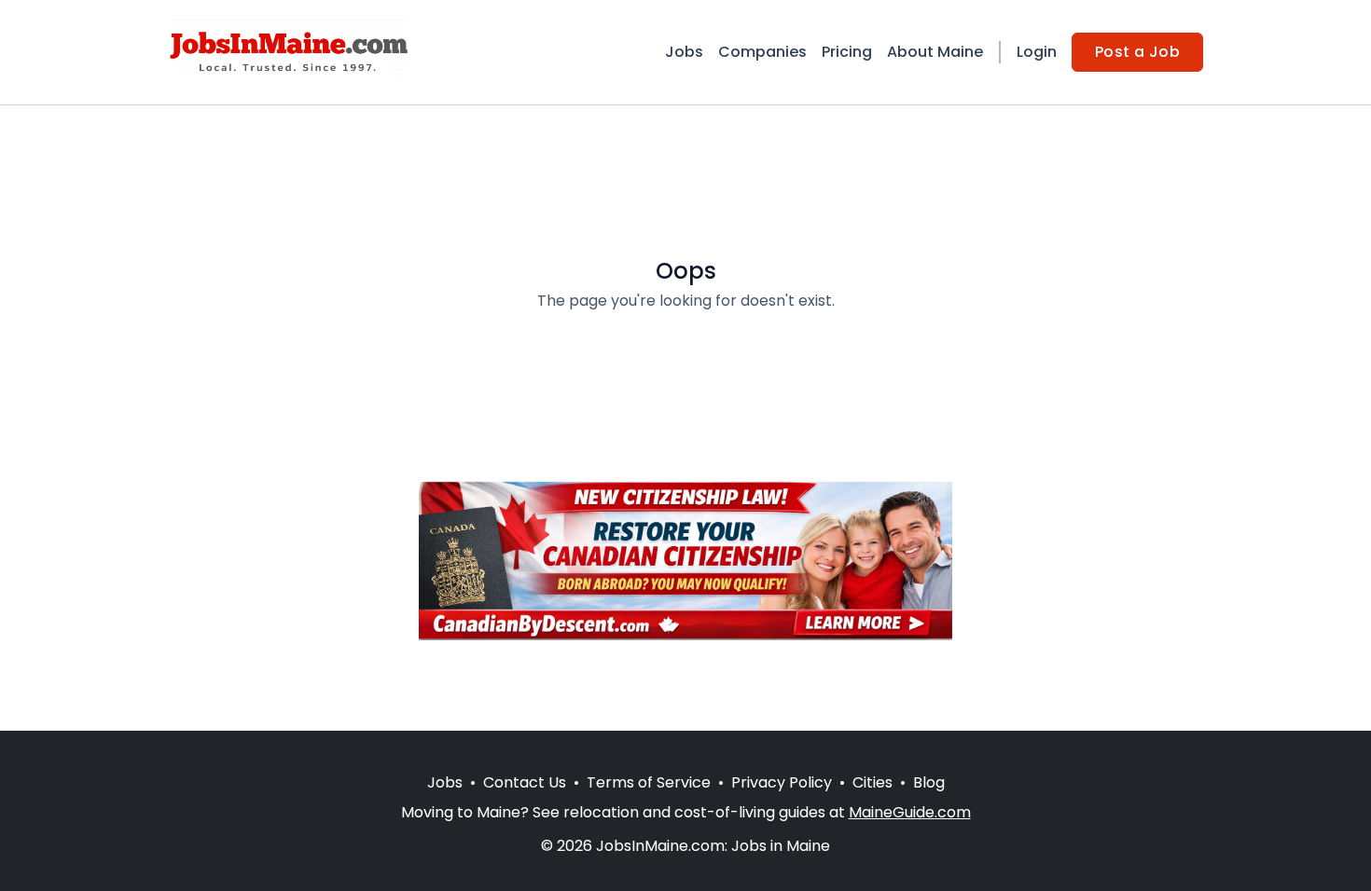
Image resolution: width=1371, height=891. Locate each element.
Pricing (847, 51)
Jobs (684, 51)
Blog (929, 782)
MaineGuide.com (910, 812)
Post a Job (1137, 51)
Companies (762, 51)
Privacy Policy (781, 782)
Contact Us (524, 782)
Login (1037, 51)
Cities (872, 782)
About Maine (935, 51)
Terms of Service (649, 782)
